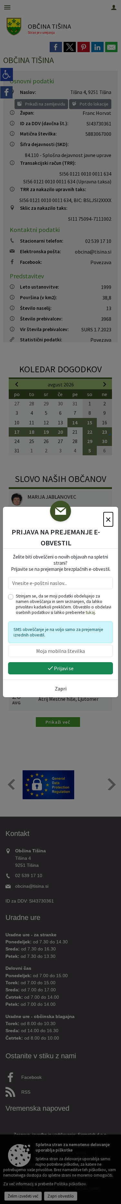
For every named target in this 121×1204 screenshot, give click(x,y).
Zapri (60, 688)
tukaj (90, 612)
